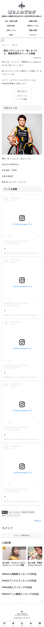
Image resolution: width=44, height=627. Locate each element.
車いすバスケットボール (11, 515)
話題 (5, 512)
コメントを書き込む (22, 535)
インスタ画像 (22, 99)
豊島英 (32, 512)
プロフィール (22, 96)
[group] (14, 557)
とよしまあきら (16, 512)
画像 (25, 512)
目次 (19, 91)
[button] (38, 557)
